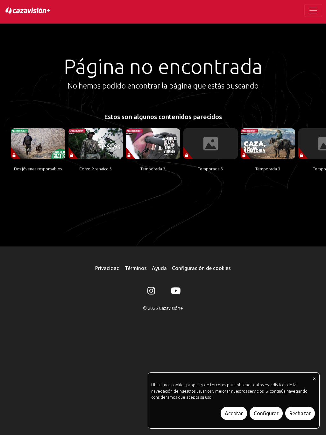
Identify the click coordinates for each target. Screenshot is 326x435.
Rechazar (300, 413)
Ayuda (159, 268)
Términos (136, 268)
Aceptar (234, 413)
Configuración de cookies (201, 268)
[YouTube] (175, 292)
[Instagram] (151, 292)
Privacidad (107, 268)
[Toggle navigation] (313, 10)
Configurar (266, 413)
